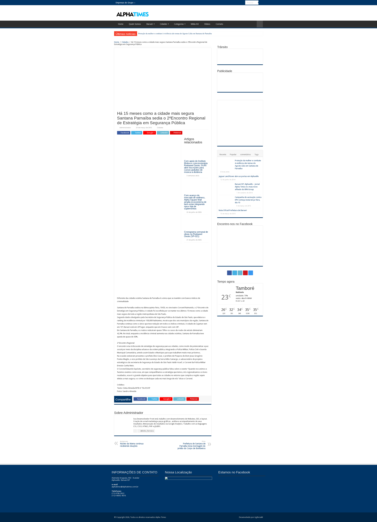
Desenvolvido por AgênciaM (251, 517)
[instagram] (243, 3)
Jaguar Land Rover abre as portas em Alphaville (239, 176)
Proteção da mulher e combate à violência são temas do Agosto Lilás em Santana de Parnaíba (175, 33)
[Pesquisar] (260, 2)
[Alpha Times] (132, 14)
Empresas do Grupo (124, 2)
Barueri (149, 24)
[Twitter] (235, 3)
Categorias (179, 24)
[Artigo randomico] (260, 24)
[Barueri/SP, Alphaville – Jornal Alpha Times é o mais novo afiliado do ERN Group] (226, 188)
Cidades (163, 24)
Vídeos (207, 24)
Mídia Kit (195, 24)
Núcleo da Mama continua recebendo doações (131, 444)
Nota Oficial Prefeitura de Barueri (233, 210)
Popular (233, 154)
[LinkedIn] (237, 3)
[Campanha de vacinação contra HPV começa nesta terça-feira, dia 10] (226, 201)
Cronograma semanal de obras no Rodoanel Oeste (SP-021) (196, 234)
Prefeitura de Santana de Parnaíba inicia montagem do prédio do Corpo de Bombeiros (191, 445)
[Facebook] (232, 3)
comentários (245, 154)
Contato (219, 24)
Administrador (125, 128)
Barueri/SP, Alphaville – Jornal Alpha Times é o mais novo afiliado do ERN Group (247, 187)
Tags (256, 154)
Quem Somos (135, 24)
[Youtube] (240, 3)
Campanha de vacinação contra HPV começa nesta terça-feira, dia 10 (248, 200)
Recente (223, 154)
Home (120, 24)
